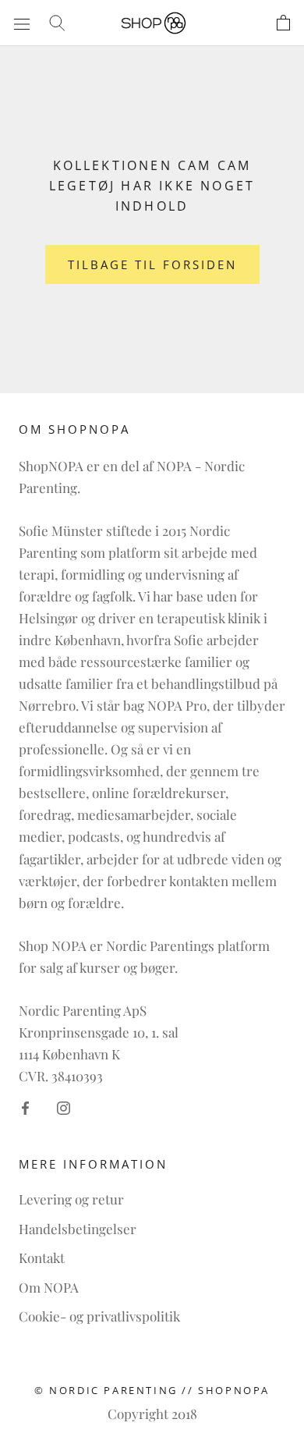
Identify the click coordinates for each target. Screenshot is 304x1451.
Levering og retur (71, 1199)
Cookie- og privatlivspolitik (99, 1316)
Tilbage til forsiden (152, 264)
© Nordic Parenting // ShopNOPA (152, 1390)
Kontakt (42, 1257)
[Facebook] (25, 1106)
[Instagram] (63, 1106)
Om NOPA (49, 1287)
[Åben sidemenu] (22, 23)
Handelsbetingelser (77, 1228)
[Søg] (57, 22)
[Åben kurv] (283, 23)
